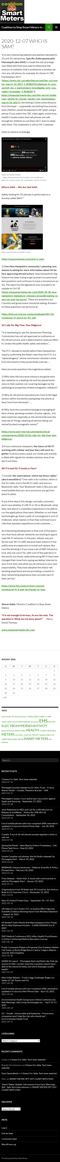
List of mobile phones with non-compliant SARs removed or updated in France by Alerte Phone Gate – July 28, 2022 (30, 824)
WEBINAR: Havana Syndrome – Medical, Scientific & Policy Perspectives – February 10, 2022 (30, 868)
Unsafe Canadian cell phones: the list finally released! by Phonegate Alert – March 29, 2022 (28, 857)
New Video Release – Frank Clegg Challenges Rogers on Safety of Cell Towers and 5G (28, 979)
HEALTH (32, 730)
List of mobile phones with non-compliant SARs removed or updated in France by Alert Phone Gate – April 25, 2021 (30, 990)
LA (40, 731)
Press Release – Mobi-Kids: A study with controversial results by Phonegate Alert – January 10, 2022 (29, 879)
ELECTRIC (52, 722)
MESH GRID (51, 731)
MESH (44, 731)
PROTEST (35, 735)
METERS (8, 734)
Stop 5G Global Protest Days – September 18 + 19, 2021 (28, 900)
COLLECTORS (17, 722)
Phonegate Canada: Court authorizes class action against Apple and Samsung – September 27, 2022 (28, 800)
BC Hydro (15, 717)
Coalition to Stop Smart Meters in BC (23, 27)
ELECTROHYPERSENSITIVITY (24, 726)
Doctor (36, 722)
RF (53, 735)
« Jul (4, 697)
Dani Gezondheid (10, 1073)
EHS (43, 720)
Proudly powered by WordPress (14, 1158)
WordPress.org (9, 1144)
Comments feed (9, 1139)
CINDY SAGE (6, 722)
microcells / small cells (23, 735)
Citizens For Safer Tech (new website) (19, 779)
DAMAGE (26, 722)
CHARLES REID (32, 717)
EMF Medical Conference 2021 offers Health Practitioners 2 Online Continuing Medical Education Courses (29, 937)
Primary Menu (56, 27)
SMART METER (17, 739)
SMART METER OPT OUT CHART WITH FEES (31, 1079)
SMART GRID (6, 739)
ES (20, 731)
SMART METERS (36, 739)
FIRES (23, 731)
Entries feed (7, 1133)
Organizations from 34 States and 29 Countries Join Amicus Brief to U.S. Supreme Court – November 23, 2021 (30, 890)
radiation (43, 735)
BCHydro (22, 717)
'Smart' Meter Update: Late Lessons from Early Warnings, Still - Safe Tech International (28, 1085)
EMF (16, 731)
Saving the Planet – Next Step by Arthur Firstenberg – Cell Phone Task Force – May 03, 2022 (29, 846)
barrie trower (6, 717)
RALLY (49, 735)
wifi (50, 739)
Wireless (5, 742)
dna (31, 722)
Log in (4, 1128)
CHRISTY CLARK (45, 717)
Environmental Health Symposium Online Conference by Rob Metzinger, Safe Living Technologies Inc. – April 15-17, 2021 (29, 1002)
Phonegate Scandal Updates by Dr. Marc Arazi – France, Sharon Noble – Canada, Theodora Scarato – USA (28, 789)
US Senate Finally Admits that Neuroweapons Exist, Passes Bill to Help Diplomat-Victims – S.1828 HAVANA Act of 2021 (29, 925)
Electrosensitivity (8, 731)
